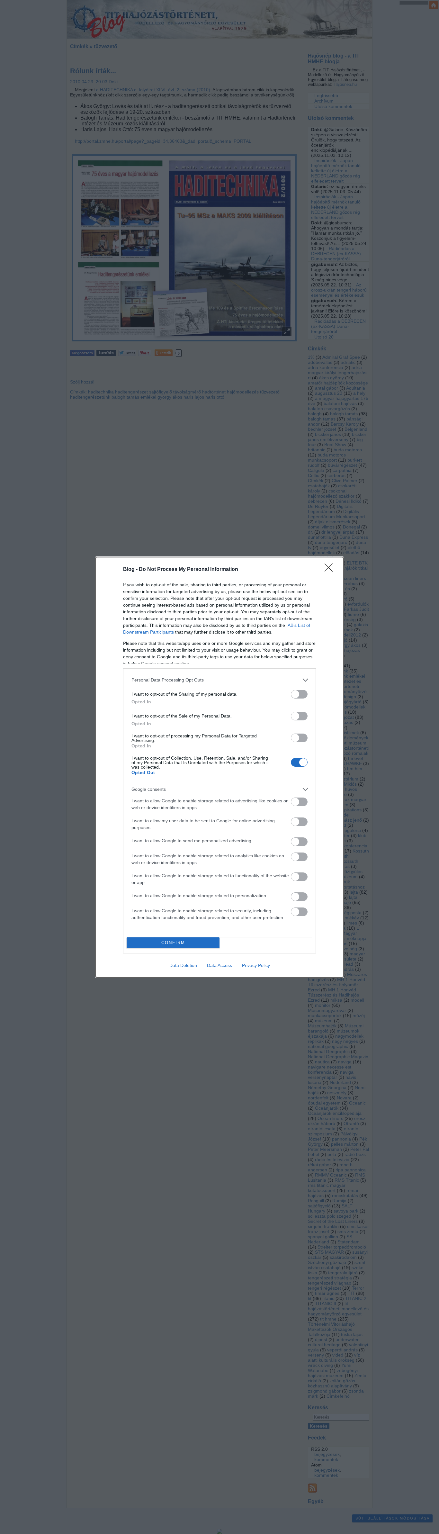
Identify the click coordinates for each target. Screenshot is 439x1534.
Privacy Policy (256, 965)
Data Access (219, 965)
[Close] (331, 570)
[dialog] (219, 767)
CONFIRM (173, 942)
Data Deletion (183, 965)
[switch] (299, 694)
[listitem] (219, 680)
